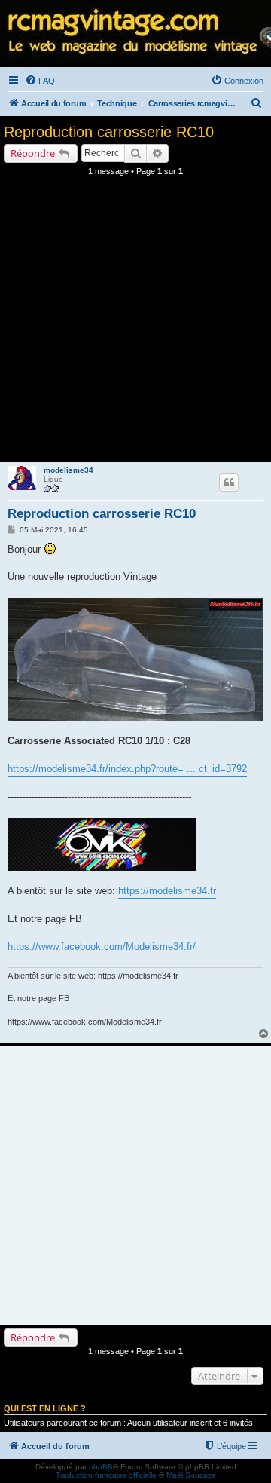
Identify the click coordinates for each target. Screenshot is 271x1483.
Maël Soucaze (191, 1475)
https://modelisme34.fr (167, 890)
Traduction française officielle (106, 1475)
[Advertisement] (135, 323)
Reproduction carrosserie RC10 (109, 132)
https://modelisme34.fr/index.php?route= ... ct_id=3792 (127, 768)
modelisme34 (68, 470)
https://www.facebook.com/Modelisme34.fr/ (102, 946)
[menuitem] (40, 81)
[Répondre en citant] (229, 482)
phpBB (101, 1467)
